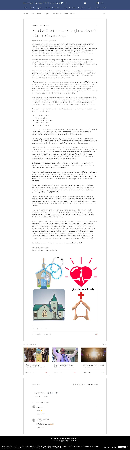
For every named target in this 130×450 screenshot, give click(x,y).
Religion (46, 13)
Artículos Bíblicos (36, 13)
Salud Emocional (56, 13)
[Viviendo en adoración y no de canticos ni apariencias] (93, 355)
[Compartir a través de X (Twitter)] (37, 329)
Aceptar (122, 447)
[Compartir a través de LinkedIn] (42, 329)
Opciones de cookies (110, 447)
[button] (85, 3)
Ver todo (104, 344)
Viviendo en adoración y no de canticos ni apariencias (93, 366)
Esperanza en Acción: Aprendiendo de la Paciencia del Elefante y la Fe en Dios (35, 366)
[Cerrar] (128, 447)
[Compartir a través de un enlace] (46, 329)
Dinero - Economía (69, 13)
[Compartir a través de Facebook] (33, 329)
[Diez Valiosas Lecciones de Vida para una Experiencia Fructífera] (65, 355)
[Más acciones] (97, 25)
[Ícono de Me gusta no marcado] (38, 414)
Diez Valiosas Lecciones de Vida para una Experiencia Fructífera (63, 366)
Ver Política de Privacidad (55, 448)
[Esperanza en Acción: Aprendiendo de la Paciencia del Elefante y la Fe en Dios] (36, 355)
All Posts (25, 13)
